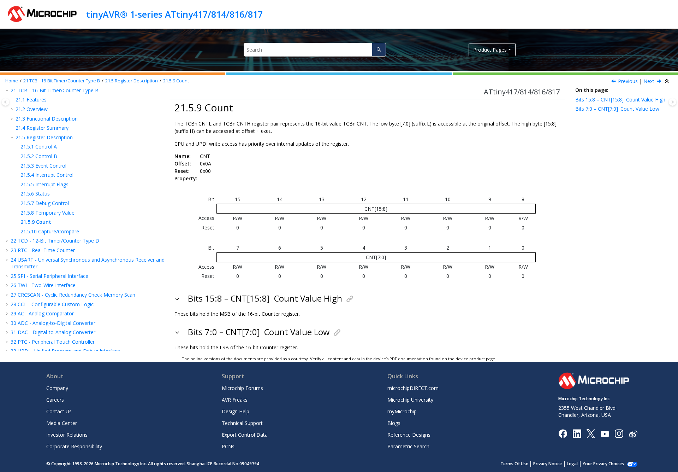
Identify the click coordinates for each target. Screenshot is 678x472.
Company (57, 388)
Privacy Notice (547, 464)
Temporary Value (47, 212)
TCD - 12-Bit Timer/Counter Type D (55, 240)
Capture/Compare (49, 231)
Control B (38, 156)
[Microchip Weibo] (633, 433)
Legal (572, 464)
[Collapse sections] (667, 81)
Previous (628, 81)
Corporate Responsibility (74, 446)
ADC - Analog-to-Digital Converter (53, 323)
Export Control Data (245, 434)
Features (31, 99)
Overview (32, 109)
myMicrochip (402, 411)
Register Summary (42, 127)
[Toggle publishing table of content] (5, 102)
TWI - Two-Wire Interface (43, 285)
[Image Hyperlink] (604, 433)
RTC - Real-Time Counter (43, 250)
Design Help (235, 411)
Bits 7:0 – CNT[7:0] (617, 108)
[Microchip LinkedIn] (576, 433)
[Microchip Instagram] (618, 433)
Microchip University (410, 399)
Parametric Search (408, 446)
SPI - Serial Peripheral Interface (49, 276)
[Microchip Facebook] (562, 433)
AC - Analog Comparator (42, 313)
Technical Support (242, 423)
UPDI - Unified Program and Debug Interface (65, 351)
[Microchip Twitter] (591, 433)
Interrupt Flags (44, 184)
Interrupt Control (46, 174)
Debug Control (44, 203)
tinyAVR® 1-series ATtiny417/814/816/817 (174, 14)
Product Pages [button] (490, 49)
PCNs (228, 446)
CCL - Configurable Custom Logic (52, 304)
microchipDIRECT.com (413, 388)
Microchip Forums (242, 388)
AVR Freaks (235, 399)
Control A (38, 146)
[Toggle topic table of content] (672, 102)
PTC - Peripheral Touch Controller (53, 341)
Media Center (61, 423)
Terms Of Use (514, 464)
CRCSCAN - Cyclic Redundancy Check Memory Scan (73, 294)
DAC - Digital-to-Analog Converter (53, 332)
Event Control (43, 165)
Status (35, 193)
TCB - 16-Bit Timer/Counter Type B (61, 81)
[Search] (379, 50)
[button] (13, 99)
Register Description (131, 81)
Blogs (393, 423)
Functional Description (47, 118)
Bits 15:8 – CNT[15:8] (620, 99)
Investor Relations (67, 434)
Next (648, 81)
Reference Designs (408, 434)
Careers (55, 399)
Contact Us (59, 411)
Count (176, 81)
